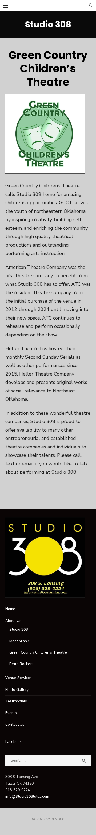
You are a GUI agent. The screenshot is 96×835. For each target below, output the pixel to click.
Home (10, 608)
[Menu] (5, 5)
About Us (13, 620)
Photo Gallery (17, 689)
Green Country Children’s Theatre (38, 652)
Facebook (13, 741)
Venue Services (18, 677)
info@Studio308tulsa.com (27, 796)
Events (11, 712)
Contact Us (14, 724)
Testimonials (16, 701)
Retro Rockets (21, 663)
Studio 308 (48, 24)
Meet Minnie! (20, 641)
